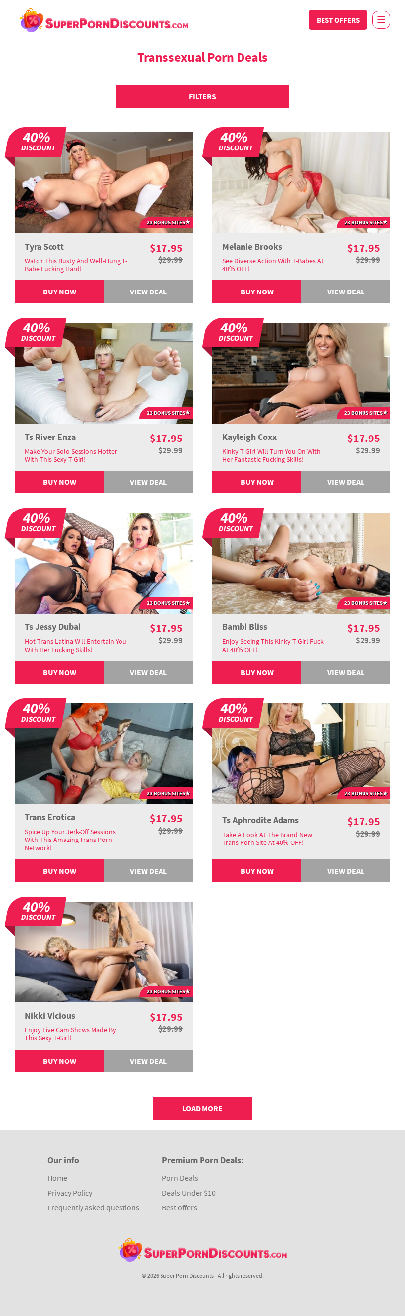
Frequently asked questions (93, 1207)
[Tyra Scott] (104, 181)
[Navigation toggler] (381, 20)
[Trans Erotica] (104, 753)
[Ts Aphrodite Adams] (301, 753)
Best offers (338, 20)
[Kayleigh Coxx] (301, 372)
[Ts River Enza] (104, 372)
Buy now (59, 291)
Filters (202, 96)
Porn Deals (180, 1178)
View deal (148, 291)
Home (57, 1178)
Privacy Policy (69, 1193)
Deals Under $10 (189, 1193)
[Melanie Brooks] (301, 181)
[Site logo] (104, 20)
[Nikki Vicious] (104, 951)
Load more (202, 1108)
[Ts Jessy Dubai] (104, 562)
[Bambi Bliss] (301, 562)
